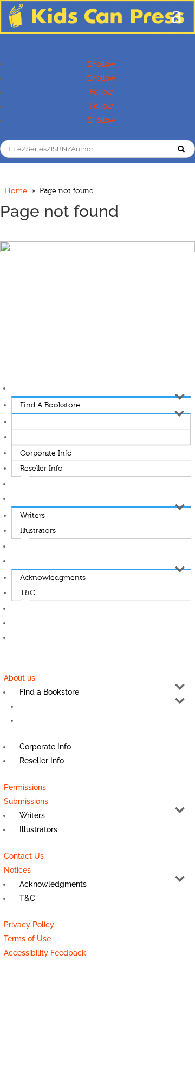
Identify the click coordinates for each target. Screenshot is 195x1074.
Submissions (33, 499)
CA (26, 437)
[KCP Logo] (97, 31)
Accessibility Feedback (50, 638)
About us (27, 388)
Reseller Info (41, 468)
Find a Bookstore (50, 405)
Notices (24, 561)
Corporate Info (46, 453)
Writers (32, 515)
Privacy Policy (35, 608)
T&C (27, 593)
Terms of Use (34, 623)
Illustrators (38, 530)
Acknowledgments (53, 578)
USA (28, 422)
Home (16, 191)
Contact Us (30, 546)
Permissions (32, 484)
